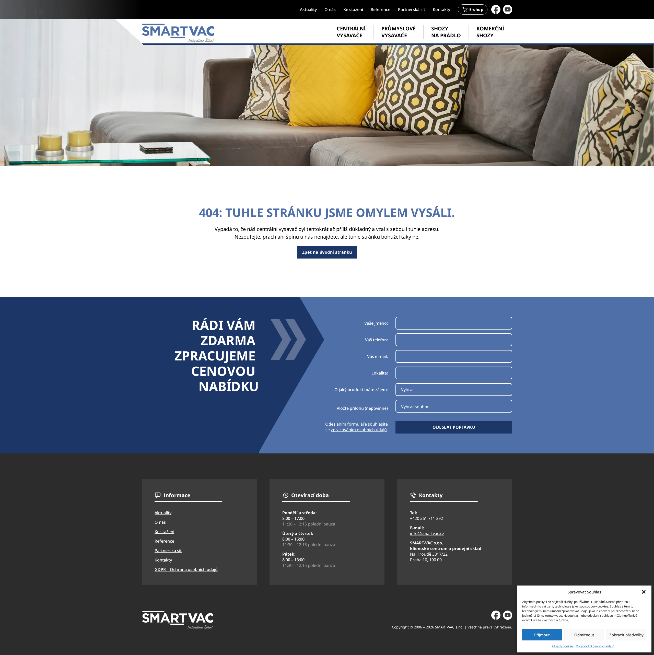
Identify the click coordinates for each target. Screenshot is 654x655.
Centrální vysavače (351, 32)
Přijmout (542, 634)
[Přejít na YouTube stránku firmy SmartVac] (507, 9)
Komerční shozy (490, 32)
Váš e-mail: (377, 356)
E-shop (476, 9)
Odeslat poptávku (454, 427)
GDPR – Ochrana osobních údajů (186, 569)
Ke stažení (353, 9)
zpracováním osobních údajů (359, 429)
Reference (380, 9)
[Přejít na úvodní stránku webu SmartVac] (178, 33)
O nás (330, 9)
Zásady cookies (563, 646)
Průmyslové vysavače (398, 32)
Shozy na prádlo (446, 32)
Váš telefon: (376, 340)
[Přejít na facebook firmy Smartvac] (495, 9)
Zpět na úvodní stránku (327, 252)
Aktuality (308, 9)
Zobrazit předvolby (626, 634)
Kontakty (441, 9)
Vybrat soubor (415, 407)
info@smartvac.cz (427, 533)
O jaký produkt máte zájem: (361, 389)
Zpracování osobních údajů (595, 646)
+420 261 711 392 (426, 518)
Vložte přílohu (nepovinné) (362, 408)
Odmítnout (584, 634)
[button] (643, 591)
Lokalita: (379, 373)
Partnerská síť (411, 9)
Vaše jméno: (376, 323)
